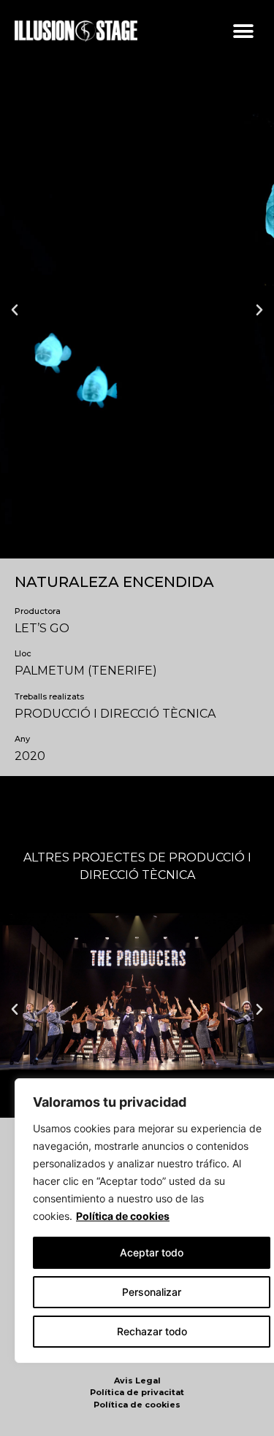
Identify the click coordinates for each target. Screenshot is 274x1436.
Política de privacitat (137, 1392)
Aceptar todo (151, 1252)
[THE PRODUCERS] (137, 991)
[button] (243, 31)
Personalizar (151, 1292)
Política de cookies (123, 1216)
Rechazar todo (152, 1331)
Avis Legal (137, 1380)
